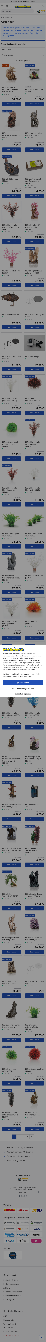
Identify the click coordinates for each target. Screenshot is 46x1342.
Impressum (27, 694)
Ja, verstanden (23, 682)
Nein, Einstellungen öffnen (23, 688)
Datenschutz (19, 694)
